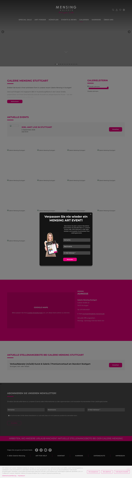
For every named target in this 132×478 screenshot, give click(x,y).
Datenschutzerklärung (9, 475)
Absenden (70, 259)
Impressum (21, 475)
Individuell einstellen (121, 472)
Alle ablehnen (107, 472)
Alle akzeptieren (93, 472)
